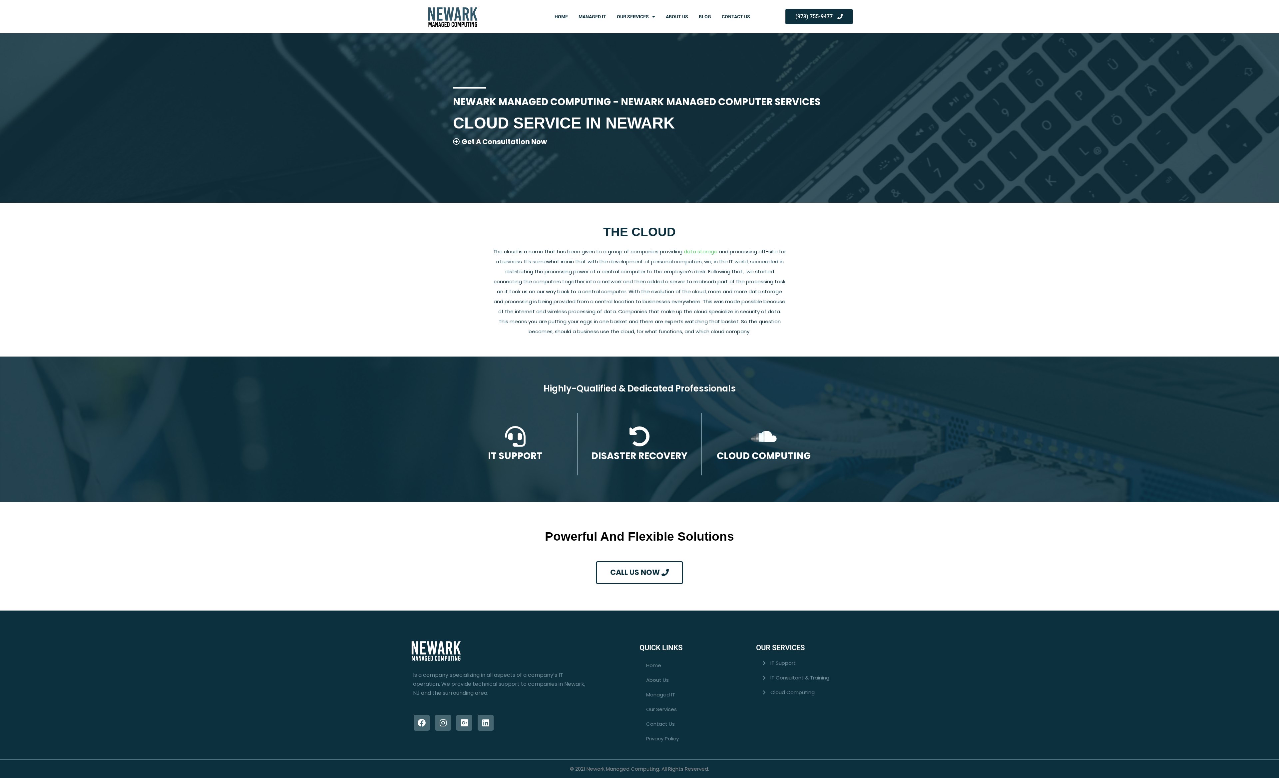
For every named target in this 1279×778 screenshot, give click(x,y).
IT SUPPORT (515, 455)
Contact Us (736, 16)
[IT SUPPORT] (515, 436)
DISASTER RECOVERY (639, 455)
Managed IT (592, 16)
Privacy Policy (662, 738)
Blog (705, 16)
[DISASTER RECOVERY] (639, 436)
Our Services (633, 16)
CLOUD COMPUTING (764, 455)
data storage (700, 251)
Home (561, 16)
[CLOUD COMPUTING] (763, 436)
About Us (677, 16)
